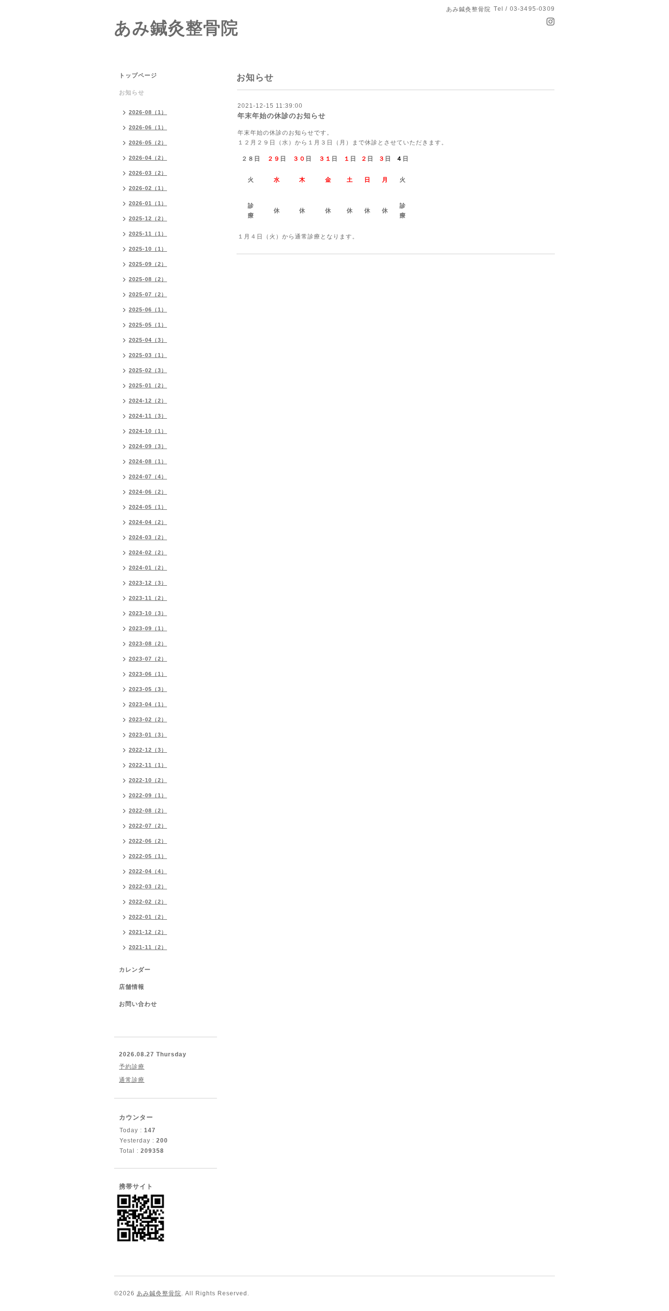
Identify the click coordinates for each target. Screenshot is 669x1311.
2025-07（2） (148, 294)
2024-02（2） (148, 552)
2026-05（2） (148, 142)
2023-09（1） (148, 628)
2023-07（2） (148, 659)
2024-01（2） (148, 568)
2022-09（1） (148, 795)
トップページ (138, 75)
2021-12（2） (148, 932)
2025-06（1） (148, 309)
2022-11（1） (148, 765)
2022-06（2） (148, 841)
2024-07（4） (148, 476)
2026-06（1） (148, 127)
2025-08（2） (148, 279)
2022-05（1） (148, 856)
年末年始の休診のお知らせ (282, 115)
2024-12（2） (148, 401)
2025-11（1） (148, 234)
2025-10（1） (148, 249)
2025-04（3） (148, 340)
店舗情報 (131, 986)
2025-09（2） (148, 264)
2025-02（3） (148, 370)
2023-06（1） (148, 674)
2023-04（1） (148, 704)
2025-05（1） (148, 325)
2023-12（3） (148, 583)
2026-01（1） (148, 203)
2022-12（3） (148, 750)
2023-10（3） (148, 613)
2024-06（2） (148, 492)
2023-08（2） (148, 643)
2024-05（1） (148, 507)
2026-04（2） (148, 158)
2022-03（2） (148, 886)
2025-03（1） (148, 355)
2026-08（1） (148, 112)
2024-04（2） (148, 522)
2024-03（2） (148, 537)
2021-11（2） (148, 947)
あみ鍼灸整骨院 (176, 27)
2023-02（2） (148, 719)
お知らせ (131, 92)
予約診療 (131, 1066)
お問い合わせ (138, 1004)
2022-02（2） (148, 902)
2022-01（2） (148, 917)
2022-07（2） (148, 826)
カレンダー (135, 969)
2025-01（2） (148, 385)
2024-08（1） (148, 461)
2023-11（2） (148, 598)
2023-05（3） (148, 689)
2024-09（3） (148, 446)
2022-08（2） (148, 810)
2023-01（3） (148, 735)
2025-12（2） (148, 218)
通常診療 (131, 1079)
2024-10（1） (148, 431)
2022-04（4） (148, 871)
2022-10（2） (148, 780)
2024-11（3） (148, 416)
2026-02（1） (148, 188)
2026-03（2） (148, 173)
